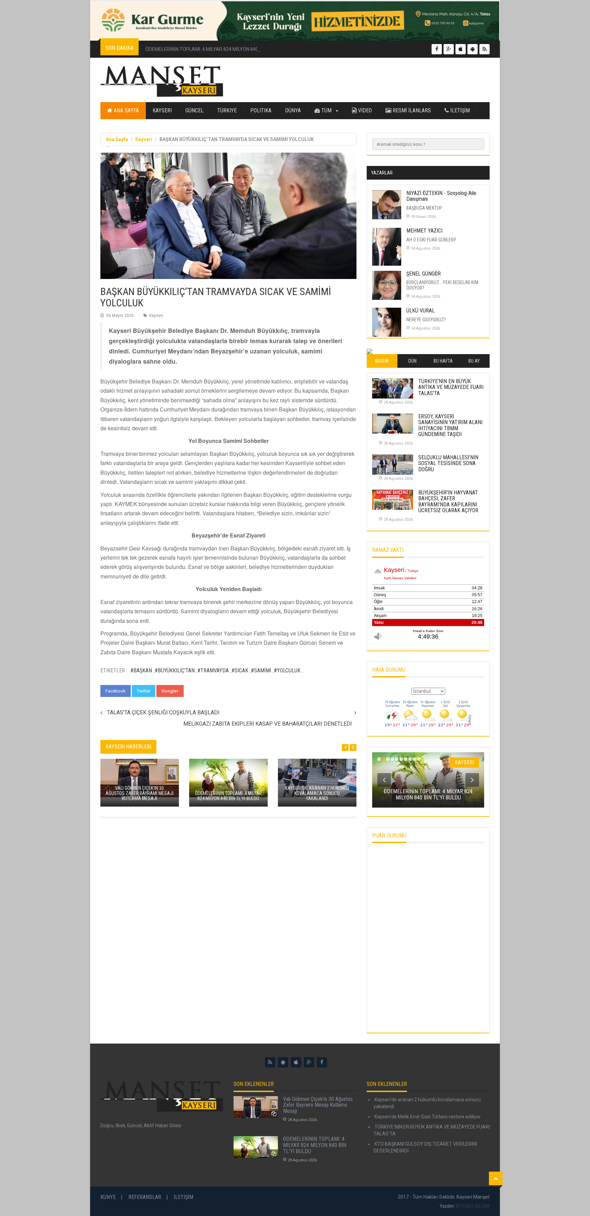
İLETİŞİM (459, 110)
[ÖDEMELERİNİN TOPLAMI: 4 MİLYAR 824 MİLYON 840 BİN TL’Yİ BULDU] (256, 1147)
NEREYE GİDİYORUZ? (426, 319)
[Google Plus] (309, 1062)
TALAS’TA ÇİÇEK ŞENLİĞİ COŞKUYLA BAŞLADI (163, 712)
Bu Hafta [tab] (443, 361)
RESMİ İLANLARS (411, 110)
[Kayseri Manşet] (161, 81)
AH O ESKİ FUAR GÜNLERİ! (431, 239)
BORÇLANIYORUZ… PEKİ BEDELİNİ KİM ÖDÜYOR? (442, 285)
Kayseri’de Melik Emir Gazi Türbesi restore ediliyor (427, 1116)
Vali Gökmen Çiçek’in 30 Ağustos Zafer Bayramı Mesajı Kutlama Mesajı (318, 1105)
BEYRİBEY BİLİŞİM (473, 1206)
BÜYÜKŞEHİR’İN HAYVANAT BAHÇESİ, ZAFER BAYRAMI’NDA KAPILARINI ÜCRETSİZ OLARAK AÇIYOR (448, 501)
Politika (260, 110)
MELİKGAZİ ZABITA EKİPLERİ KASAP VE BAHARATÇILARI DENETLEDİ (267, 724)
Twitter (143, 691)
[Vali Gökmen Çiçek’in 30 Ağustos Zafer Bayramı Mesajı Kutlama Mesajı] (256, 1107)
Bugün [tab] (382, 361)
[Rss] (270, 1062)
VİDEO (364, 110)
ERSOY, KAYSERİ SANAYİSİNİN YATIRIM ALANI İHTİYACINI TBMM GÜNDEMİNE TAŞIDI (450, 425)
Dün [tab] (412, 361)
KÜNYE (108, 1197)
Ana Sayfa (125, 110)
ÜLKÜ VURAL (420, 310)
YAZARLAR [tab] (382, 173)
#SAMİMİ (261, 670)
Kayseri (162, 110)
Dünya (293, 110)
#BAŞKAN (141, 670)
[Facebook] (322, 1062)
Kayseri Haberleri (128, 746)
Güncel (194, 110)
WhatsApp (200, 691)
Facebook (116, 691)
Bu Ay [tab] (474, 361)
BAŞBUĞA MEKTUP (424, 208)
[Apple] (296, 1062)
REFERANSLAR (144, 1197)
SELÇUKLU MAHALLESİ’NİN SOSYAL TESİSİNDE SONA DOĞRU (448, 463)
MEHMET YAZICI (424, 230)
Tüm (326, 110)
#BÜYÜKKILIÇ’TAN (175, 670)
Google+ (170, 691)
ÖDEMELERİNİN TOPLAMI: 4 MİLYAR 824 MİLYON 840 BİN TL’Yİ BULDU (220, 49)
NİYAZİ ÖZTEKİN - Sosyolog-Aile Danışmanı (441, 196)
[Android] (283, 1062)
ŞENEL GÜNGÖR (423, 273)
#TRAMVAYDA (213, 670)
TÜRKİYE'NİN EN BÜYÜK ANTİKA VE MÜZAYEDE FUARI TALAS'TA (450, 387)
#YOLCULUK (287, 670)
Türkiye (227, 110)
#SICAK (239, 670)
